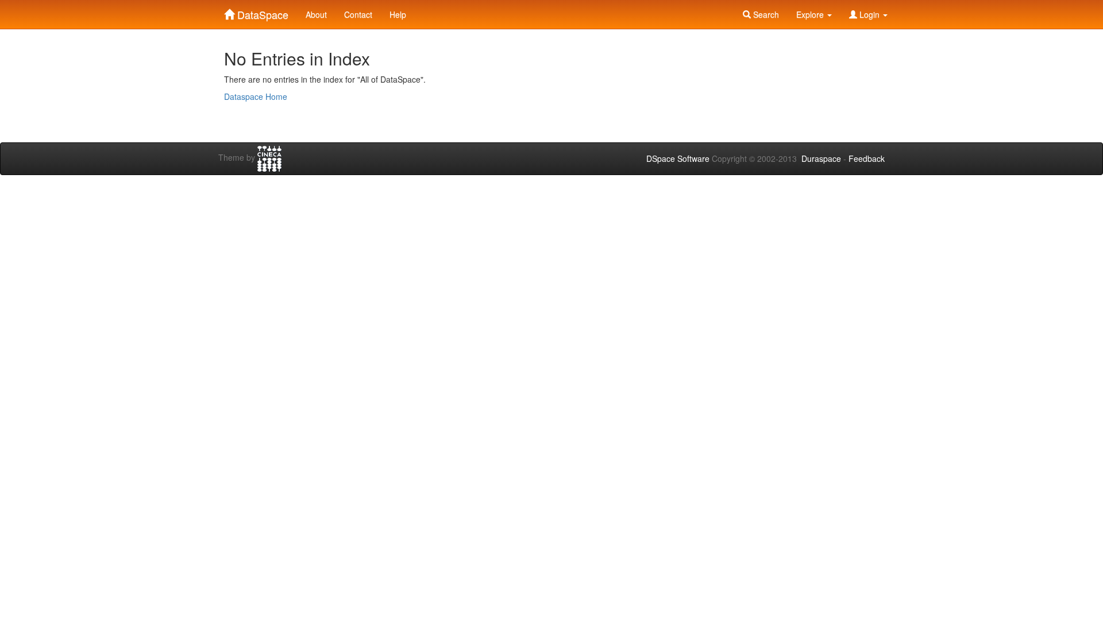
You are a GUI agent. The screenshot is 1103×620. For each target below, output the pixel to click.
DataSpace (261, 12)
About (316, 14)
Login (869, 14)
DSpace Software (677, 158)
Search (765, 14)
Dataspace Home (255, 96)
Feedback (867, 158)
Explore (811, 14)
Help (397, 14)
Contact (358, 14)
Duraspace (821, 158)
